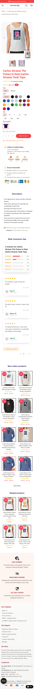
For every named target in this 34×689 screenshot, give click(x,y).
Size (4, 112)
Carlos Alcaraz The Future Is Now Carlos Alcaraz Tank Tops (24, 541)
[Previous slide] (4, 38)
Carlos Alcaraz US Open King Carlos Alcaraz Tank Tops (9, 541)
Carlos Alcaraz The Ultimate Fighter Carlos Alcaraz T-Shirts (25, 445)
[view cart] (31, 5)
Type (4, 88)
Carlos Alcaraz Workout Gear (16, 11)
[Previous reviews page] (20, 353)
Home (3, 11)
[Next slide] (30, 38)
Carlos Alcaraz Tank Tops (9, 14)
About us (4, 610)
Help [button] (30, 686)
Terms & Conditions (7, 613)
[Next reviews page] (29, 353)
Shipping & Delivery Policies (10, 629)
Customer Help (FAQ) (8, 639)
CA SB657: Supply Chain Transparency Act (14, 620)
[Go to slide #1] (12, 63)
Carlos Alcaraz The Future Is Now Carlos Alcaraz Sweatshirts (25, 474)
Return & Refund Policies (9, 634)
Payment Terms (6, 631)
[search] (26, 5)
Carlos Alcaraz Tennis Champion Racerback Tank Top (24, 514)
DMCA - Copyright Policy (9, 618)
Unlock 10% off (4, 681)
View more (17, 486)
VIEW (8, 384)
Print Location (7, 121)
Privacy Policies (6, 615)
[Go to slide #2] (21, 63)
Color (4, 93)
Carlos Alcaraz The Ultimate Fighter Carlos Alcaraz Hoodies (8, 474)
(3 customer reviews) (17, 81)
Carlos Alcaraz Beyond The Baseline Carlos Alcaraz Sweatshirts (25, 389)
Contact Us (5, 636)
